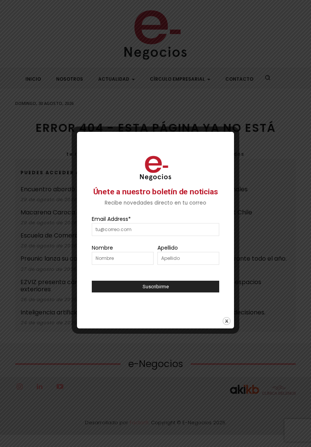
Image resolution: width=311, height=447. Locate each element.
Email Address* (111, 219)
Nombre (102, 248)
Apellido (167, 248)
